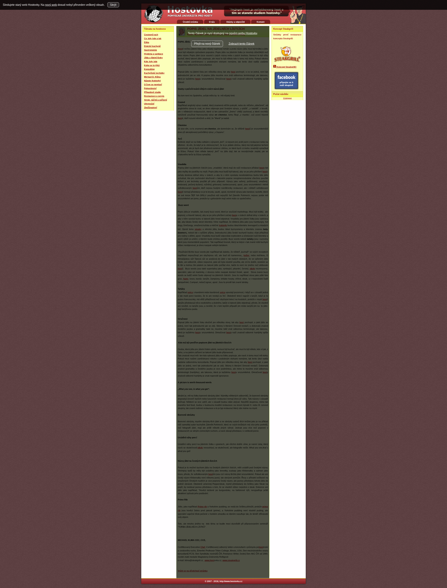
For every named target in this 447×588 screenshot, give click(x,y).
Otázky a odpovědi (235, 22)
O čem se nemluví (153, 84)
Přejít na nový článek (207, 43)
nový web (51, 4)
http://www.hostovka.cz (230, 581)
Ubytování (149, 104)
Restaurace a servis (154, 96)
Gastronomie (150, 50)
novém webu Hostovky (243, 33)
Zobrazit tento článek (241, 43)
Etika (146, 42)
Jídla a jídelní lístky (153, 58)
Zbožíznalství (150, 107)
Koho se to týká (152, 65)
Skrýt (113, 4)
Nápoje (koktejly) (152, 81)
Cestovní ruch (151, 35)
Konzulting (149, 69)
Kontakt (261, 22)
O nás (212, 22)
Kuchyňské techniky (154, 73)
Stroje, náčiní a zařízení (155, 100)
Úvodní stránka (190, 22)
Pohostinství (150, 88)
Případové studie (152, 92)
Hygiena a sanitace (153, 54)
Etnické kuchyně (152, 46)
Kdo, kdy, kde (150, 61)
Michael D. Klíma (152, 77)
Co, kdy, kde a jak (152, 38)
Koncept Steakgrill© (286, 67)
